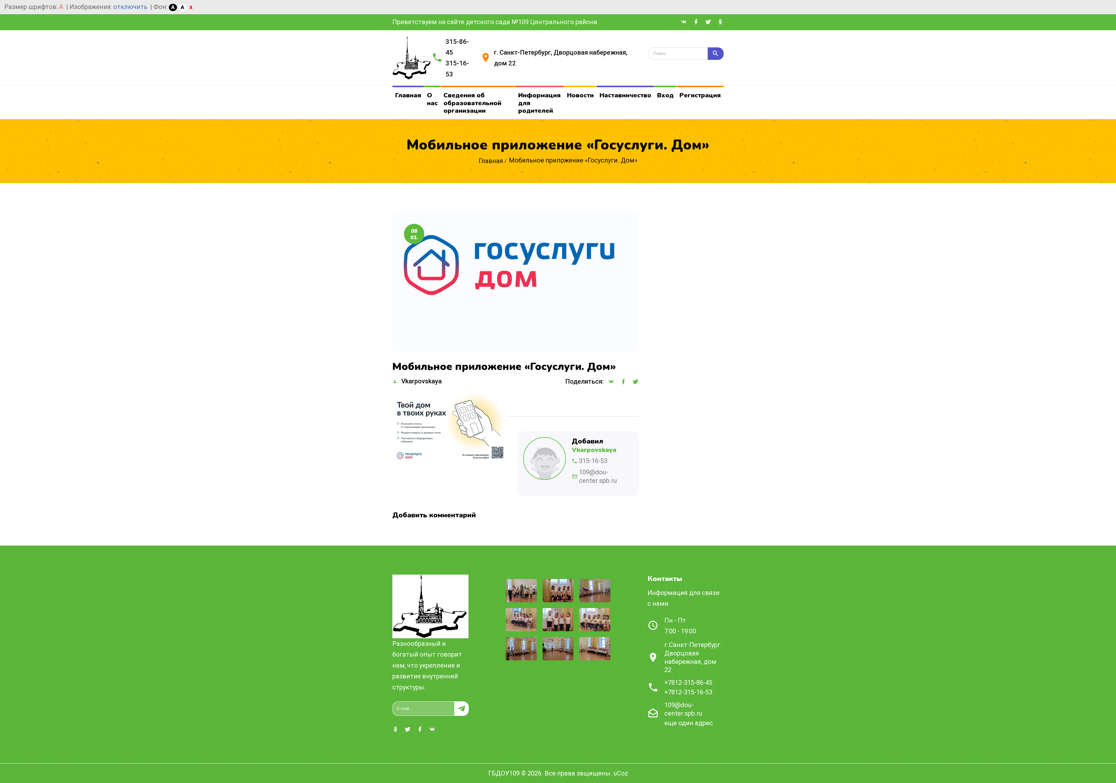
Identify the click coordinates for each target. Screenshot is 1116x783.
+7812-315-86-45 (688, 682)
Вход (665, 95)
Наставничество (625, 95)
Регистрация (700, 95)
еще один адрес (688, 723)
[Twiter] (708, 22)
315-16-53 (457, 69)
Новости (580, 95)
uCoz (621, 773)
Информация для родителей (539, 103)
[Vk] (611, 382)
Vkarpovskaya (421, 381)
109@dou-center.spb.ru (598, 476)
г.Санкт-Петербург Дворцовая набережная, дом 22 (692, 657)
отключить (130, 6)
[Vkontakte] (684, 22)
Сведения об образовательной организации (472, 103)
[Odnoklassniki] (720, 22)
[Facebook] (696, 22)
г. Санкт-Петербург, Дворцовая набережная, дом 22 (560, 58)
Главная (408, 95)
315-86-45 (457, 47)
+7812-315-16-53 (688, 692)
